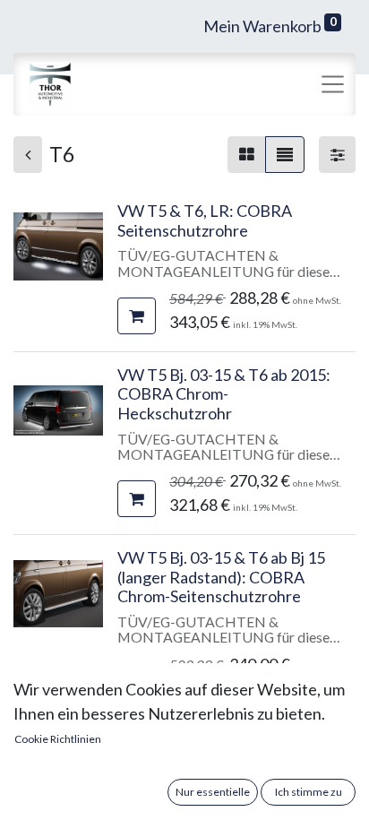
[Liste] (285, 154)
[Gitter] (246, 154)
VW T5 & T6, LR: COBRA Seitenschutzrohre (204, 220)
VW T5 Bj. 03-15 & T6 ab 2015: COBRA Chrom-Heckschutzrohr (223, 394)
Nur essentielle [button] (213, 791)
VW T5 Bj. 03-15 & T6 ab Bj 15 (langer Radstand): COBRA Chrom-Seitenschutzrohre (221, 577)
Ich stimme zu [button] (308, 791)
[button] (136, 316)
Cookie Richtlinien (57, 739)
